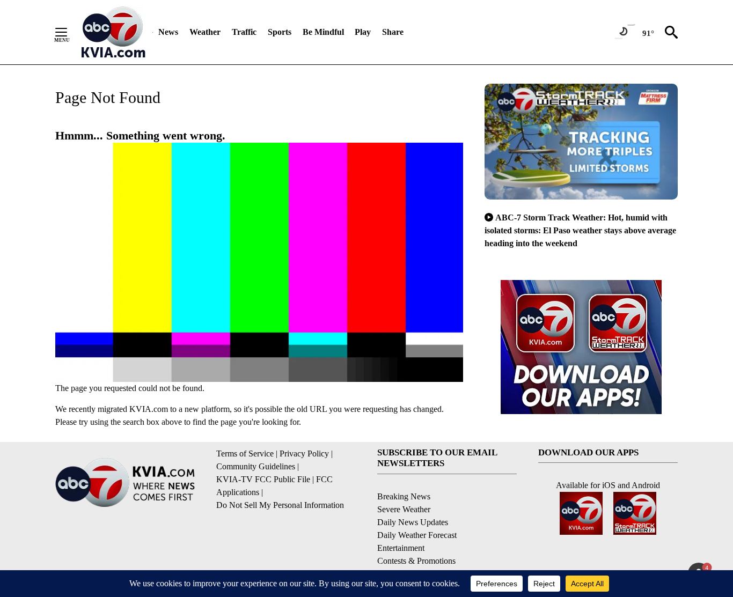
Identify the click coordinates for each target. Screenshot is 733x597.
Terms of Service (245, 453)
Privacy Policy (304, 453)
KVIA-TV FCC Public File (263, 479)
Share (393, 31)
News (168, 31)
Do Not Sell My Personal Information (280, 505)
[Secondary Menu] (69, 32)
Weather (205, 31)
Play (363, 31)
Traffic (244, 31)
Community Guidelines (255, 466)
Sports (279, 31)
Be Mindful (323, 31)
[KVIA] (113, 32)
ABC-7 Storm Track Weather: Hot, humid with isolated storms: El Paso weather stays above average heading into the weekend (580, 230)
